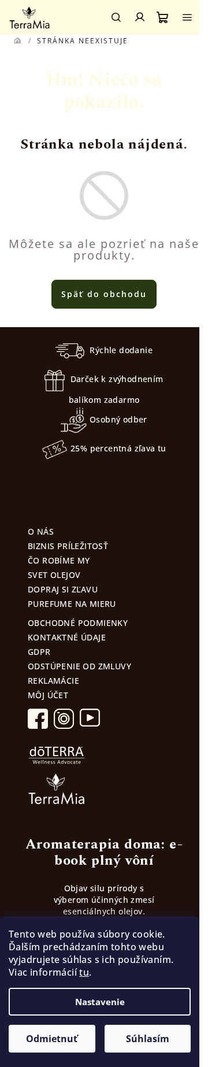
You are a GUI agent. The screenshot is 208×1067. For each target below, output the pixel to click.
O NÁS (41, 531)
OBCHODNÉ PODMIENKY (78, 622)
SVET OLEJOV (54, 574)
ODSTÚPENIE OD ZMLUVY (79, 666)
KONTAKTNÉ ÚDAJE (67, 637)
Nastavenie (100, 1001)
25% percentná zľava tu (118, 448)
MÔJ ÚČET (48, 695)
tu (84, 972)
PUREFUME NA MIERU (72, 603)
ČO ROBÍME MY (59, 560)
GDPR (39, 651)
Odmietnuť (51, 1038)
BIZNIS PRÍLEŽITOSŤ (68, 545)
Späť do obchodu (104, 293)
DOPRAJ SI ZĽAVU (63, 589)
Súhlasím (147, 1038)
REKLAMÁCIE (53, 680)
